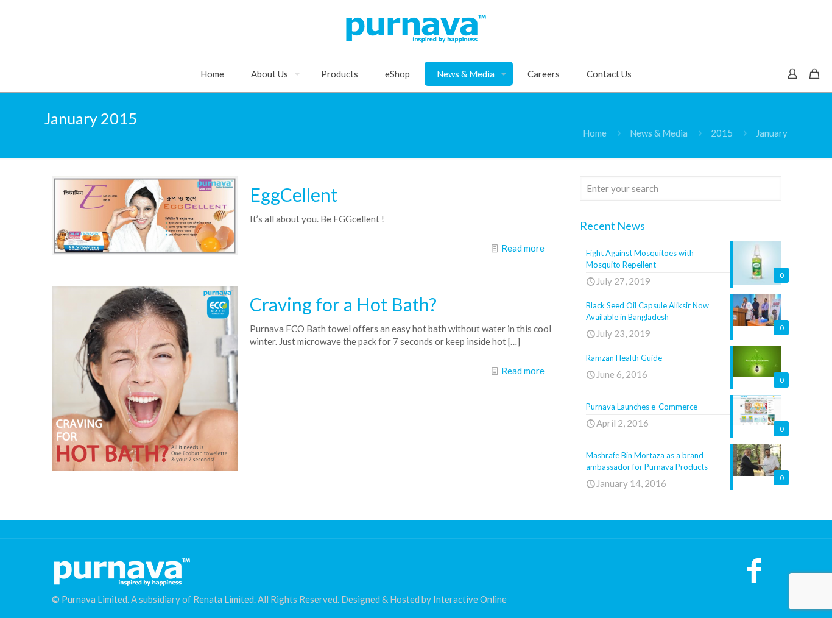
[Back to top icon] (773, 593)
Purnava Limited (94, 599)
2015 (722, 132)
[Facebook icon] (754, 576)
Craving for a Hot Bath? (343, 304)
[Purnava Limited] (416, 27)
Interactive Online (470, 599)
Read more (523, 248)
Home (595, 132)
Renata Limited (223, 599)
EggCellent (293, 194)
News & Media (659, 132)
